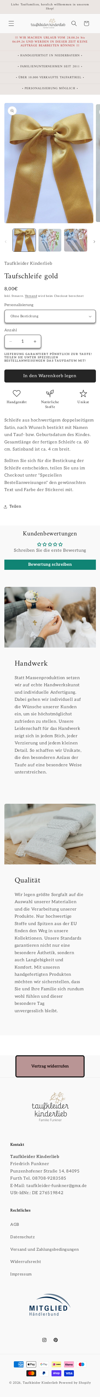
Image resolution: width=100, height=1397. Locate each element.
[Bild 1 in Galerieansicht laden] (24, 240)
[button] (11, 23)
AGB (14, 1224)
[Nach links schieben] (5, 241)
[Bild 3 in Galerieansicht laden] (75, 240)
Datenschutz (22, 1237)
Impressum (21, 1274)
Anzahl (10, 330)
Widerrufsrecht (25, 1261)
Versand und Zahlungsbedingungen (44, 1249)
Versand (31, 296)
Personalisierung (19, 305)
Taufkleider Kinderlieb (40, 1383)
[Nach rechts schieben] (94, 241)
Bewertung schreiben (50, 564)
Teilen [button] (15, 506)
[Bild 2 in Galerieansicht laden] (49, 240)
